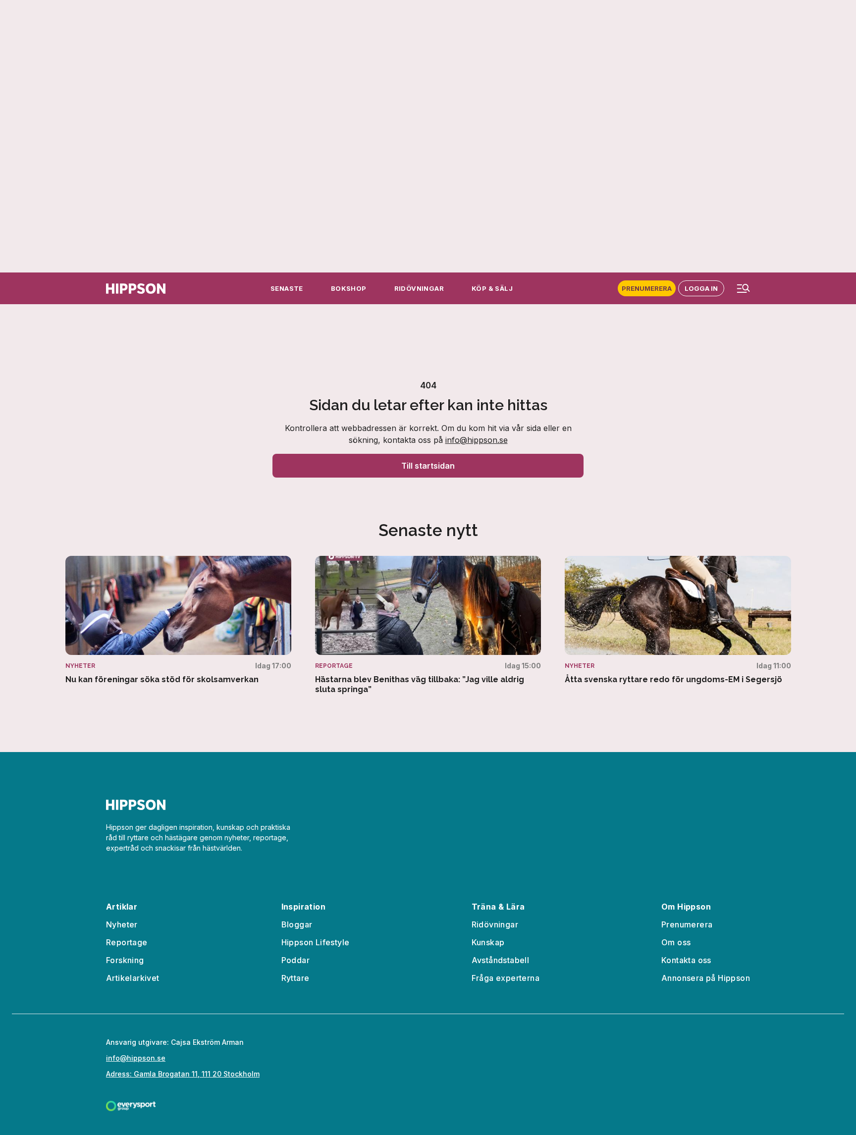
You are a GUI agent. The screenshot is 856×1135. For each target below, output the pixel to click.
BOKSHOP (349, 288)
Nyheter (122, 924)
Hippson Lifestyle (315, 942)
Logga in (701, 288)
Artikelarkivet (133, 978)
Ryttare (295, 978)
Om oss (676, 942)
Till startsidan (428, 466)
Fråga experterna (505, 978)
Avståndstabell (501, 960)
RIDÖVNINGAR (419, 288)
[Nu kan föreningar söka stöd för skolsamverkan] (178, 620)
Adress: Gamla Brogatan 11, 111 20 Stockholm (183, 1074)
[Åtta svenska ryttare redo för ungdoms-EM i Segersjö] (678, 620)
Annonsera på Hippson (705, 978)
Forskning (125, 960)
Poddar (295, 960)
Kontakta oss (686, 960)
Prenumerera (647, 288)
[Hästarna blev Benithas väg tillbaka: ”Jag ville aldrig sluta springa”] (428, 625)
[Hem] (135, 288)
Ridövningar (495, 924)
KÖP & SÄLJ (492, 288)
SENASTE (286, 288)
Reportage (127, 942)
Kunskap (488, 942)
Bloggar (297, 924)
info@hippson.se (476, 440)
